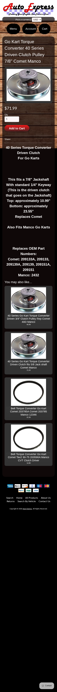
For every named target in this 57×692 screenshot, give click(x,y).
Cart (44, 28)
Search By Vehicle (27, 501)
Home (19, 498)
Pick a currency (23, 20)
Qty (6, 115)
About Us (46, 498)
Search (9, 498)
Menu (13, 28)
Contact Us (44, 501)
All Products (31, 498)
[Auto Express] (28, 14)
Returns (11, 501)
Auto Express (27, 509)
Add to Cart (17, 128)
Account (30, 28)
